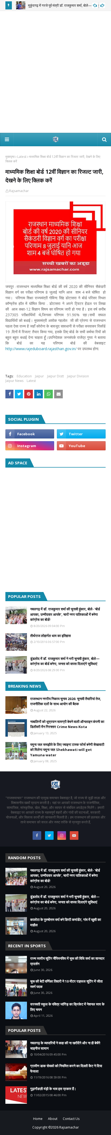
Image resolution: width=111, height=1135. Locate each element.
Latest (21, 156)
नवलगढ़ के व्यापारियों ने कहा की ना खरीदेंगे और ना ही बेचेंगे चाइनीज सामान (65, 1045)
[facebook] (29, 433)
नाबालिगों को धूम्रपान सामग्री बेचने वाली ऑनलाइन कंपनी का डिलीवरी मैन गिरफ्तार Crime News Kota (67, 724)
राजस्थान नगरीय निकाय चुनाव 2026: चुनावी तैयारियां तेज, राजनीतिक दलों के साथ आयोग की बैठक (65, 701)
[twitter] (81, 433)
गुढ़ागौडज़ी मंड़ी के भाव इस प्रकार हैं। (53, 1088)
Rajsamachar (19, 191)
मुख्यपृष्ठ (10, 156)
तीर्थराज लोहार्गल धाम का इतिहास (50, 635)
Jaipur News (14, 380)
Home (38, 1118)
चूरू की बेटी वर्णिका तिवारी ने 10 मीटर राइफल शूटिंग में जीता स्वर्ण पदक (66, 984)
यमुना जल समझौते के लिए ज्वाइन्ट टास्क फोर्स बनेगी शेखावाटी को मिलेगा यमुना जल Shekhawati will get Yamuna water (67, 749)
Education (24, 376)
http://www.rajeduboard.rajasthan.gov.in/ (41, 348)
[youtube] (81, 445)
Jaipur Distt (55, 376)
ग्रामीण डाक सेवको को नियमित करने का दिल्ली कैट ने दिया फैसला (66, 1068)
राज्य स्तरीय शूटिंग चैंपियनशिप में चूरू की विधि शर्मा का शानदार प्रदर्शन (67, 961)
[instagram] (29, 445)
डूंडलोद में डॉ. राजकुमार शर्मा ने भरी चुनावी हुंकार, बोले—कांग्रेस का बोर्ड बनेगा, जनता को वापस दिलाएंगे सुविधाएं (65, 661)
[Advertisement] (55, 71)
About (52, 1118)
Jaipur (39, 376)
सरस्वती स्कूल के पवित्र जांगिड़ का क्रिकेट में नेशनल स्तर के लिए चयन (67, 1007)
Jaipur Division (78, 376)
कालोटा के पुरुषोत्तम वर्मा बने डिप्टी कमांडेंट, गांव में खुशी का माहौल (65, 922)
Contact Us (71, 1118)
